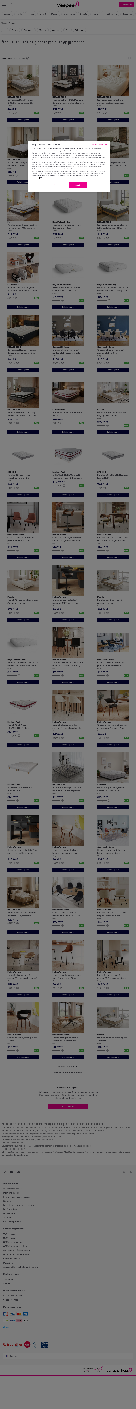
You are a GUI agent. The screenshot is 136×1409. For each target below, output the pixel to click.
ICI (41, 178)
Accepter (78, 185)
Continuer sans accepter (99, 144)
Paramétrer (58, 185)
